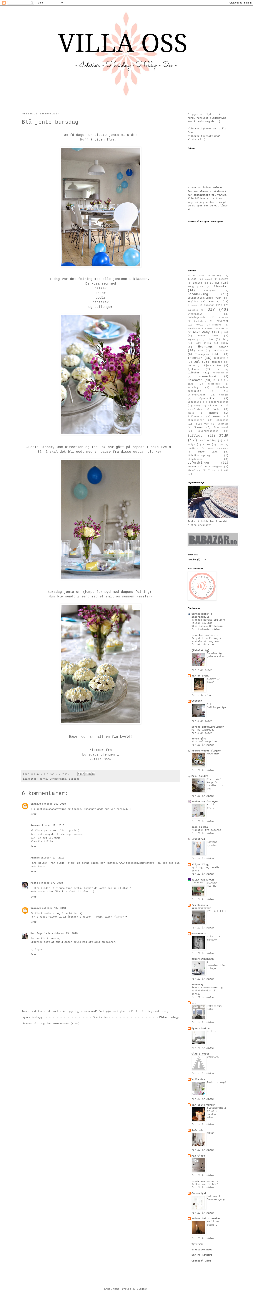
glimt (224, 332)
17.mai (192, 279)
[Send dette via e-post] (79, 774)
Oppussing (194, 402)
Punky (197, 406)
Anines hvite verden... (208, 1218)
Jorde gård (199, 738)
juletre (217, 362)
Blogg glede (196, 287)
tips (220, 445)
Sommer (198, 427)
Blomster (221, 286)
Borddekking (58, 779)
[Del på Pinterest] (93, 774)
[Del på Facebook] (90, 774)
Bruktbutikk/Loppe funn (204, 297)
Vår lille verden (203, 1104)
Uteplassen (195, 459)
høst (200, 351)
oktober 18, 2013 (54, 908)
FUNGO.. (212, 1133)
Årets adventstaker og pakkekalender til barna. (207, 990)
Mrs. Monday (200, 776)
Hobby (224, 343)
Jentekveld (221, 358)
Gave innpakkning (217, 328)
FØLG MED (213, 753)
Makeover (195, 380)
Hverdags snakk (213, 346)
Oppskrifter (207, 398)
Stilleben (196, 435)
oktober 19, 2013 (66, 933)
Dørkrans (223, 318)
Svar (33, 814)
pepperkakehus (218, 402)
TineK (206, 444)
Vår (226, 470)
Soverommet (221, 427)
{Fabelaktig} (200, 650)
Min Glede (198, 1155)
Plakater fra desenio (206, 830)
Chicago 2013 (213, 305)
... (194, 1002)
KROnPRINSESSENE (203, 959)
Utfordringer (199, 463)
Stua (223, 435)
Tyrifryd (197, 1244)
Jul (197, 362)
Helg (225, 339)
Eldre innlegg (169, 1017)
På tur (212, 406)
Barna (43, 779)
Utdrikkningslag (199, 455)
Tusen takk (208, 451)
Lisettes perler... (205, 635)
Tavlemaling (208, 441)
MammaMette (199, 933)
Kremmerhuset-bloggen (206, 750)
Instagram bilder (208, 354)
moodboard (214, 384)
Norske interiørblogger (208, 726)
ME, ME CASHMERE (203, 730)
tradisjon (193, 448)
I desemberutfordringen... (216, 965)
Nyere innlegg (32, 1017)
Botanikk (213, 1056)
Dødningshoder (197, 317)
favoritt (222, 321)
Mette (34, 882)
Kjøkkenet (194, 369)
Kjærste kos (213, 365)
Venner (192, 466)
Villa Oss (198, 1079)
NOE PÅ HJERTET (202, 1255)
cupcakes (193, 310)
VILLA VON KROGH (203, 879)
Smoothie (223, 424)
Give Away (201, 332)
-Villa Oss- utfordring (204, 276)
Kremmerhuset (208, 376)
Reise (191, 413)
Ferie (199, 325)
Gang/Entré (194, 328)
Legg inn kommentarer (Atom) (59, 1023)
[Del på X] (86, 774)
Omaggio (223, 395)
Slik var (202, 424)
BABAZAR (223, 279)
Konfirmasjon (220, 373)
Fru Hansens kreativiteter (201, 907)
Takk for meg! (216, 1082)
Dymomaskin (195, 314)
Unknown (36, 803)
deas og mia (200, 827)
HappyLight (194, 339)
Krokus (211, 1031)
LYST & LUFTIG (216, 911)
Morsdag (193, 387)
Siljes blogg (200, 864)
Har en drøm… (200, 675)
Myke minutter (201, 1028)
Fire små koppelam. (205, 741)
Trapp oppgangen (218, 448)
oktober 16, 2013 (54, 803)
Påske (216, 409)
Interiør (195, 358)
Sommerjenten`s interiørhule (202, 615)
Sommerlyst (199, 1193)
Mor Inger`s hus (42, 933)
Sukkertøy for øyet (205, 801)
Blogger (142, 1288)
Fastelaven (200, 321)
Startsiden (100, 1017)
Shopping (222, 420)
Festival (217, 325)
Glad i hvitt (200, 1053)
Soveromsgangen (208, 431)
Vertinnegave (213, 466)
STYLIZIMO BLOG (202, 1249)
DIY (211, 309)
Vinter (212, 470)
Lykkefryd (198, 839)
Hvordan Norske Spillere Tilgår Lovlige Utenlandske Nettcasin (209, 623)
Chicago (192, 305)
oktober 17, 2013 (52, 825)
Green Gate (208, 336)
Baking (197, 282)
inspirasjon (220, 350)
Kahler (191, 366)
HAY (211, 339)
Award (208, 279)
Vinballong (194, 470)
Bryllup (193, 301)
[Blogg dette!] (83, 774)
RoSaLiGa (197, 1130)
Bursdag (74, 779)
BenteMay (197, 984)
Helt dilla (203, 343)
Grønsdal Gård (201, 1260)
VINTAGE (197, 701)
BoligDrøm (210, 291)
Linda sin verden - (205, 1181)
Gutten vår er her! (205, 1184)
